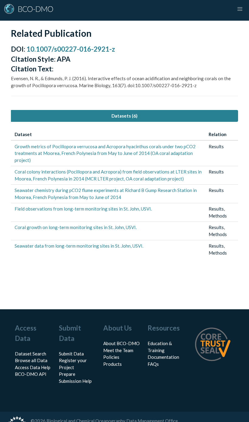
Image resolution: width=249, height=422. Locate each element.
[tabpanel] (124, 194)
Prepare (67, 374)
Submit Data (71, 353)
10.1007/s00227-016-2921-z (70, 49)
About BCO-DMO (121, 343)
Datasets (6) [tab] (124, 115)
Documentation (163, 357)
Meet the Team (118, 350)
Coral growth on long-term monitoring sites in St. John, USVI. (76, 227)
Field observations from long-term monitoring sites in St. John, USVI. (83, 208)
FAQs (153, 364)
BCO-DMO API (30, 374)
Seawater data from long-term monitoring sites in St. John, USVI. (79, 246)
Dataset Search (30, 353)
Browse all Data (31, 360)
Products (112, 364)
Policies (111, 357)
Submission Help (75, 381)
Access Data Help (32, 367)
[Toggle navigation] (240, 9)
